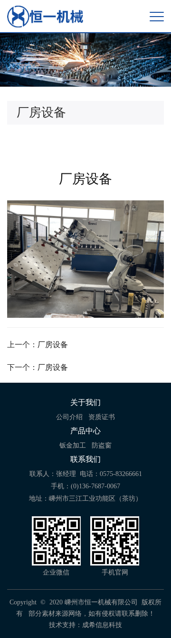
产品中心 (85, 431)
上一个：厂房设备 (37, 345)
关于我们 (85, 402)
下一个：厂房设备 (37, 367)
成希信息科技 (102, 625)
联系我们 (85, 459)
